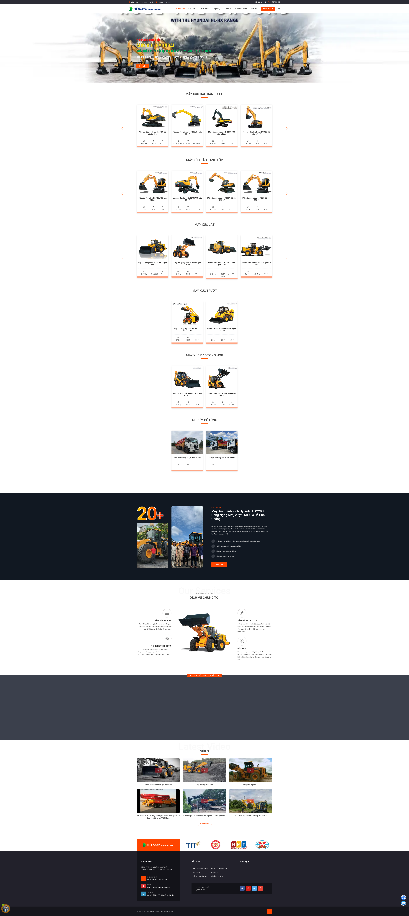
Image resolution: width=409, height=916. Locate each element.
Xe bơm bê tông (241, 9)
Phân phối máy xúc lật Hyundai (158, 784)
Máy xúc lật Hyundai (204, 784)
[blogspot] (260, 888)
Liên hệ (254, 9)
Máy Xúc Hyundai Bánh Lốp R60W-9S (251, 815)
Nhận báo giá (268, 9)
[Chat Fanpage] (403, 903)
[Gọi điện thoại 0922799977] (144, 878)
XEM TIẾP (219, 564)
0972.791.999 (275, 2)
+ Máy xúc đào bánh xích (200, 868)
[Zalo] (403, 898)
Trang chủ (180, 9)
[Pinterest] (259, 2)
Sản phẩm (205, 9)
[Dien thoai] (5, 909)
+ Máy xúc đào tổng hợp (199, 876)
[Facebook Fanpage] (256, 2)
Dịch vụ (217, 9)
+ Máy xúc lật (196, 872)
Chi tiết (152, 121)
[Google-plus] (262, 2)
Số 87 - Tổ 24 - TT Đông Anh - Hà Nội (142, 2)
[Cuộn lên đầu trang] (269, 911)
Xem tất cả (204, 824)
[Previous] (122, 128)
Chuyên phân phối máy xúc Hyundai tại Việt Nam (204, 815)
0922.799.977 (152, 880)
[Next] (286, 128)
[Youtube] (265, 2)
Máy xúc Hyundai (250, 784)
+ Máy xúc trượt (216, 872)
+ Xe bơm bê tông (217, 876)
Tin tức (228, 9)
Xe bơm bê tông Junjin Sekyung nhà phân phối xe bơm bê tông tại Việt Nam (158, 816)
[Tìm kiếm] (279, 9)
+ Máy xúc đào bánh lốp (219, 868)
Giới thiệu (192, 9)
